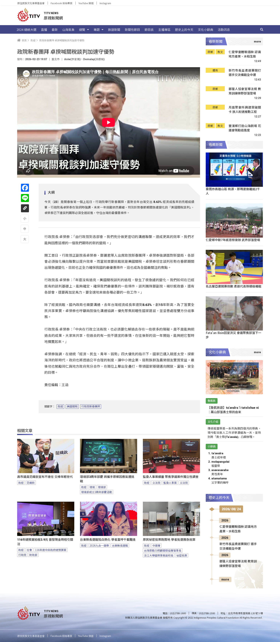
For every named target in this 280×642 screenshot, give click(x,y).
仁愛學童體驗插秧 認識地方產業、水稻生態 (245, 54)
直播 (44, 29)
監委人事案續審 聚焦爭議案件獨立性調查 (170, 477)
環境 (92, 487)
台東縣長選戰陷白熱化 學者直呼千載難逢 (108, 539)
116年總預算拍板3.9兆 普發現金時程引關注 (45, 542)
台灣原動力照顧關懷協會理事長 (162, 550)
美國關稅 (72, 406)
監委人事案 (170, 483)
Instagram (105, 3)
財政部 (33, 555)
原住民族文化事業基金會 (31, 3)
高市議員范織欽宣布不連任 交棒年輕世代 (45, 477)
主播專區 (164, 29)
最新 (55, 29)
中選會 (156, 545)
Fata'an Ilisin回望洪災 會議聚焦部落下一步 (233, 334)
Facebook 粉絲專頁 (61, 3)
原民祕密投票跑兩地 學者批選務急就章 (169, 539)
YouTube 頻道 (86, 3)
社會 (29, 550)
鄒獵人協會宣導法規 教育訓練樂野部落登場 (245, 91)
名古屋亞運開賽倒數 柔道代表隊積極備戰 (233, 286)
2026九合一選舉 (99, 545)
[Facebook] (25, 188)
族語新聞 (114, 29)
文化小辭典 (205, 29)
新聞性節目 (132, 29)
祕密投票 (181, 555)
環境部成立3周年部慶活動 (96, 492)
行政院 (22, 555)
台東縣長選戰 (120, 545)
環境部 (102, 487)
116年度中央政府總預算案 (50, 550)
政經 (60, 406)
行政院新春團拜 (90, 406)
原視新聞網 (53, 18)
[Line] (25, 198)
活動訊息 (224, 29)
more (225, 579)
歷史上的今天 (184, 29)
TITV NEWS (51, 13)
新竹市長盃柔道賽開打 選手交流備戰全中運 (245, 72)
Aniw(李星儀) (72, 59)
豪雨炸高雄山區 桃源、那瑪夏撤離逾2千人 (233, 191)
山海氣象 (68, 29)
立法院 (156, 483)
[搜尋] (262, 30)
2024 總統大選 (26, 29)
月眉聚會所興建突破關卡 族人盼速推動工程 (245, 109)
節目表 (149, 29)
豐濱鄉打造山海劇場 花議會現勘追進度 (245, 128)
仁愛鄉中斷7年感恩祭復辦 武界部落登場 (233, 239)
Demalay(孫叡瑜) (94, 59)
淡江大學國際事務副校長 (158, 555)
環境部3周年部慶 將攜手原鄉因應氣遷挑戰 (107, 479)
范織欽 (31, 483)
